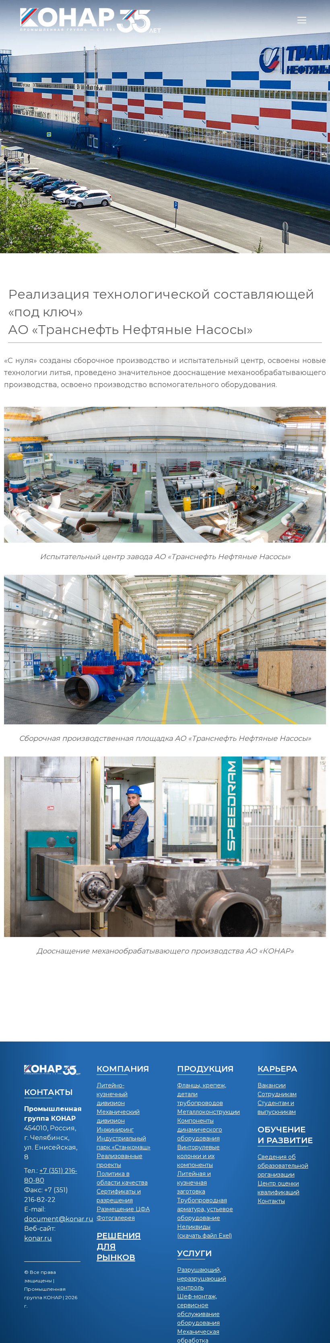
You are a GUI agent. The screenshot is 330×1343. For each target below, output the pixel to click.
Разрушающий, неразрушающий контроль (201, 1278)
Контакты (271, 1201)
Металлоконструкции (208, 1111)
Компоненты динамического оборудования (199, 1129)
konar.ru (38, 1238)
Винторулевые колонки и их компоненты (198, 1156)
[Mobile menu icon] (302, 20)
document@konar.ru (58, 1219)
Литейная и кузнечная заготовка (194, 1182)
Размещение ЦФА (123, 1209)
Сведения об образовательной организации (283, 1165)
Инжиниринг (115, 1129)
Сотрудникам (277, 1094)
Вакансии (272, 1085)
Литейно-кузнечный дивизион (112, 1094)
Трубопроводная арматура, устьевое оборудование (205, 1209)
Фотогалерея (116, 1218)
